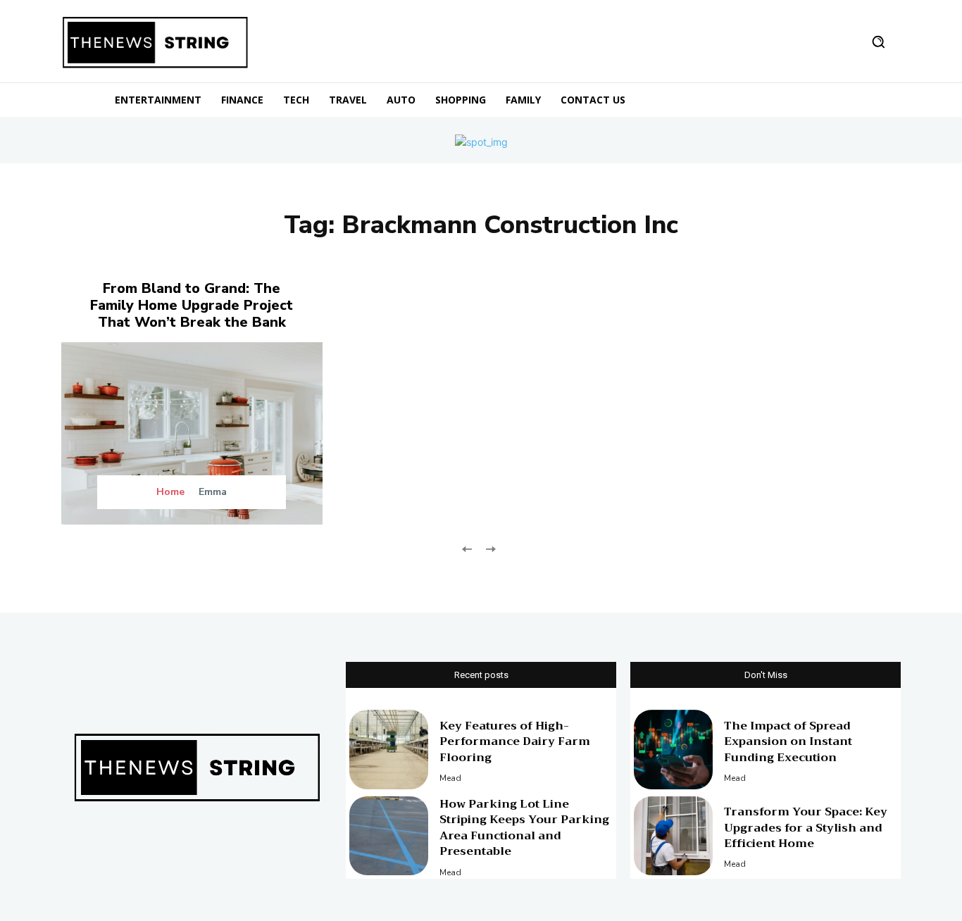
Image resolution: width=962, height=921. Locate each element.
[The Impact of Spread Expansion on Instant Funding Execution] (673, 749)
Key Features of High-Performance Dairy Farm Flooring (514, 742)
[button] (878, 41)
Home (170, 492)
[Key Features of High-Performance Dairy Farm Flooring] (388, 749)
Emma (213, 492)
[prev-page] (467, 547)
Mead (450, 778)
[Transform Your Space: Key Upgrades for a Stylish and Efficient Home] (673, 835)
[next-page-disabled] (490, 547)
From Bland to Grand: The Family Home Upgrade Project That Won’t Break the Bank (191, 305)
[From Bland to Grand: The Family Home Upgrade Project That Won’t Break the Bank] (192, 433)
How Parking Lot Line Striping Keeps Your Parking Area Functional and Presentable (524, 827)
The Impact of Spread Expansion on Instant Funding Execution (788, 742)
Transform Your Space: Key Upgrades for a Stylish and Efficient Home (805, 827)
